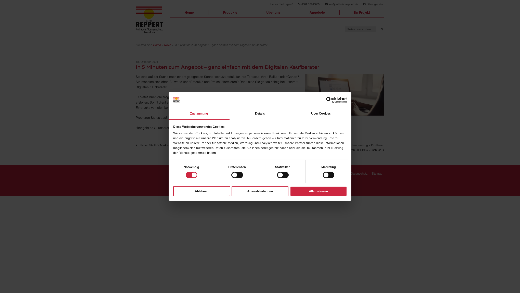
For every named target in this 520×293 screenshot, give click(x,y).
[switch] (237, 175)
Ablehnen (201, 191)
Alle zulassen (318, 191)
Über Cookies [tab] (321, 113)
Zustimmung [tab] (199, 113)
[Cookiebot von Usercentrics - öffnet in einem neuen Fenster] (329, 100)
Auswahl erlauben (260, 191)
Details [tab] (260, 113)
